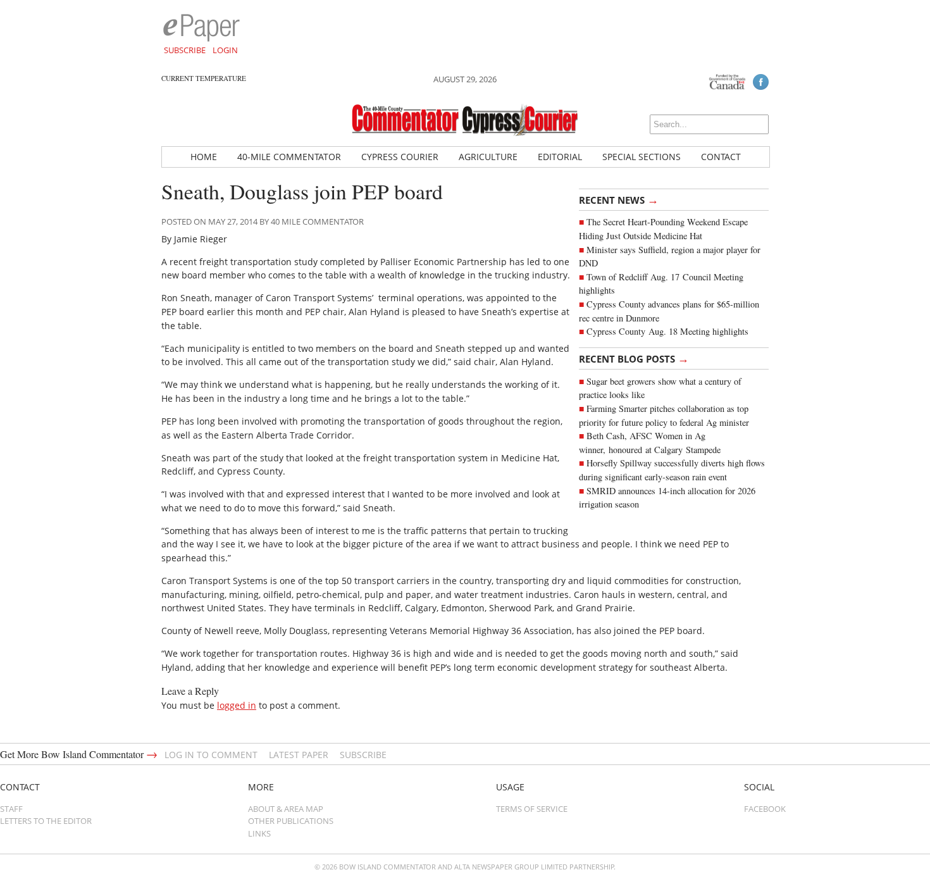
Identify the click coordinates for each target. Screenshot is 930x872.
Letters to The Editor (46, 820)
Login (225, 50)
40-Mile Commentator (289, 157)
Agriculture (488, 157)
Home (203, 157)
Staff (11, 808)
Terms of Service (531, 808)
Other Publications (290, 820)
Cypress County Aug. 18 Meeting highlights (667, 331)
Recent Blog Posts (634, 358)
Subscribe (185, 50)
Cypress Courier (399, 157)
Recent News (619, 199)
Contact (721, 157)
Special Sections (641, 157)
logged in (236, 705)
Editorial (560, 157)
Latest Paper (298, 755)
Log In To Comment (210, 755)
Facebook (765, 808)
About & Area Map (285, 808)
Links (259, 833)
